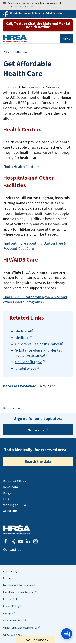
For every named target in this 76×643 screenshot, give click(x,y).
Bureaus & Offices (14, 481)
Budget (8, 493)
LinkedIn (27, 541)
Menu (66, 38)
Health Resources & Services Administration (36, 13)
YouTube (20, 541)
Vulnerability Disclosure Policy (20, 627)
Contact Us (12, 549)
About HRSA (11, 511)
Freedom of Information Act (19, 585)
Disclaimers (9, 578)
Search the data (38, 461)
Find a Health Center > (21, 166)
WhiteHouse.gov (12, 635)
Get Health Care (17, 52)
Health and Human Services (18, 592)
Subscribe (36, 430)
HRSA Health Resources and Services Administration (16, 529)
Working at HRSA (14, 505)
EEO (6, 499)
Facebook (5, 541)
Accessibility (10, 571)
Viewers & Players (13, 620)
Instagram (35, 541)
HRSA (15, 38)
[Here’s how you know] (38, 5)
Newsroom (10, 487)
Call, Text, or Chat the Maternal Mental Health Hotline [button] (38, 25)
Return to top (12, 408)
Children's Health (37, 344)
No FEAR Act (10, 599)
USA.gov (8, 613)
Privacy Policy (11, 606)
